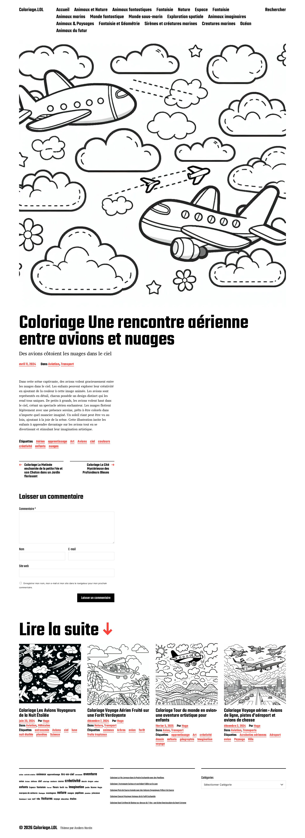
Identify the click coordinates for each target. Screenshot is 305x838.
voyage (160, 744)
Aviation (53, 364)
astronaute (78, 774)
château (34, 781)
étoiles (73, 799)
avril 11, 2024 (27, 364)
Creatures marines (218, 24)
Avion (166, 730)
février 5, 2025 (165, 726)
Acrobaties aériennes (253, 735)
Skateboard (23, 799)
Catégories (207, 778)
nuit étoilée (26, 735)
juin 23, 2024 (27, 721)
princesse (96, 793)
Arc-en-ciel (67, 774)
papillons (79, 793)
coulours (104, 442)
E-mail (72, 549)
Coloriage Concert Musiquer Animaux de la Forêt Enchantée (133, 796)
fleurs (56, 787)
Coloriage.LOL (31, 10)
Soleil (29, 799)
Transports (250, 730)
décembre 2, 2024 (235, 726)
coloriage (46, 781)
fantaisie (41, 787)
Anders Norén (83, 828)
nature (61, 793)
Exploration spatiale (185, 17)
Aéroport (275, 735)
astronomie (42, 730)
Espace (201, 10)
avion (132, 730)
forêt (142, 730)
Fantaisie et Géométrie (119, 24)
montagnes (51, 793)
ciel (92, 442)
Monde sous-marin (146, 17)
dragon (90, 781)
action (21, 774)
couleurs (53, 781)
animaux (108, 730)
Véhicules (44, 726)
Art (72, 442)
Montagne (42, 793)
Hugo (46, 721)
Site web (24, 565)
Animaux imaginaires (227, 17)
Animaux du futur (71, 31)
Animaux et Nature (91, 10)
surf (33, 799)
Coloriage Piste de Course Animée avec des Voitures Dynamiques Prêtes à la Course (142, 790)
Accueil (62, 10)
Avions (82, 442)
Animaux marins (70, 17)
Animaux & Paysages (75, 24)
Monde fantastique (107, 17)
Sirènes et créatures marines (171, 24)
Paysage (239, 740)
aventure (90, 774)
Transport (67, 364)
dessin (160, 740)
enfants (40, 447)
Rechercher (275, 10)
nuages (54, 447)
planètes (41, 735)
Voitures (47, 798)
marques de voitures (28, 793)
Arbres (121, 730)
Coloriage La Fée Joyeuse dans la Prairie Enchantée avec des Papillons (137, 778)
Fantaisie (164, 10)
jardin (87, 787)
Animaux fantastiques (132, 10)
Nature (184, 10)
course (61, 781)
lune (74, 730)
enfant (96, 781)
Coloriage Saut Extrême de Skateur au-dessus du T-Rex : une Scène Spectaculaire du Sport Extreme (148, 803)
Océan (245, 24)
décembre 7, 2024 (98, 721)
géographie (187, 740)
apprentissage (57, 442)
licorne (93, 787)
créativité (25, 447)
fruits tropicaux (97, 735)
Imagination (204, 740)
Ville (250, 740)
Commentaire (27, 509)
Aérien (40, 442)
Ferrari (49, 787)
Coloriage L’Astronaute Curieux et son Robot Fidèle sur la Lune (134, 784)
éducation (65, 799)
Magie (100, 787)
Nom (21, 549)
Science (55, 735)
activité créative (29, 774)
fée (66, 787)
